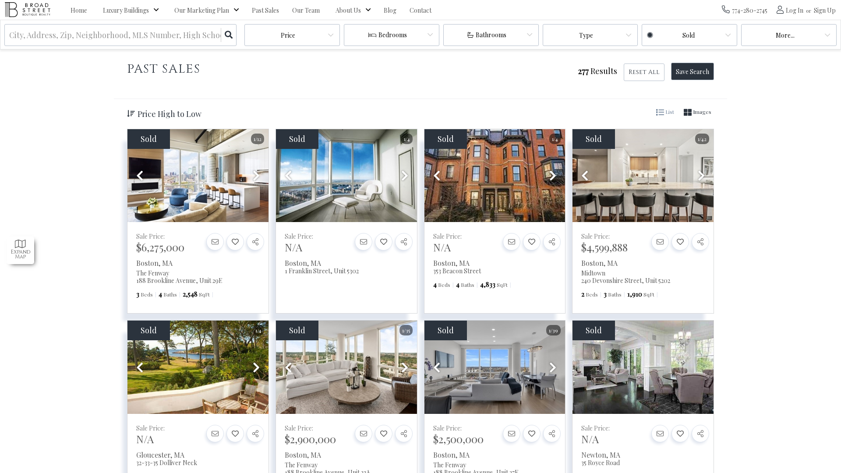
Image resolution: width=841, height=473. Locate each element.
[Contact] (215, 242)
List (669, 111)
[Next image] (256, 176)
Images (701, 111)
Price (288, 35)
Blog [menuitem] (390, 10)
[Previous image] (139, 176)
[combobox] (10, 35)
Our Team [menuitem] (306, 10)
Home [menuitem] (79, 10)
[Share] (255, 242)
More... (785, 35)
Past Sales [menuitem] (265, 10)
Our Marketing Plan (201, 10)
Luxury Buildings (126, 10)
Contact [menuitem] (420, 10)
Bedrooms (392, 35)
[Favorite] (235, 242)
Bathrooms (491, 35)
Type (586, 35)
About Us (348, 10)
